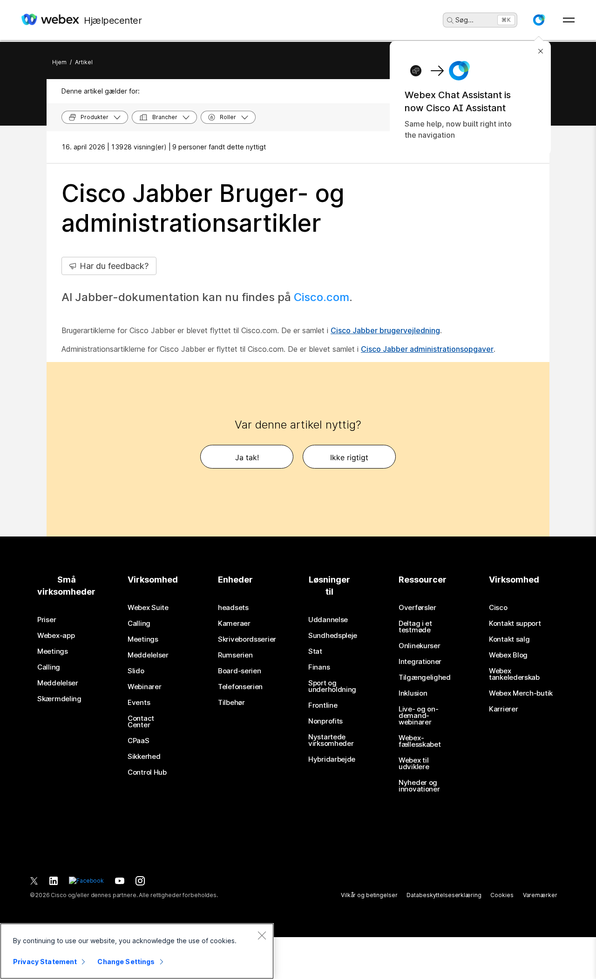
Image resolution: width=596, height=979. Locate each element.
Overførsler (417, 607)
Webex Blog (508, 655)
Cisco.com (321, 297)
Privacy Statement (45, 962)
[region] (137, 951)
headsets (233, 607)
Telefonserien (240, 687)
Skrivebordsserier (247, 639)
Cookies (501, 895)
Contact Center (141, 721)
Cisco (498, 607)
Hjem (59, 62)
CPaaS (138, 741)
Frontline (322, 705)
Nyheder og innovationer (419, 785)
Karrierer (503, 709)
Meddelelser (57, 683)
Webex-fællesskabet (419, 741)
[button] (539, 20)
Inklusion (413, 693)
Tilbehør (231, 702)
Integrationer (420, 661)
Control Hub (147, 772)
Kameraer (234, 623)
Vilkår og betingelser (369, 895)
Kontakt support (515, 623)
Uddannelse (328, 620)
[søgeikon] (450, 20)
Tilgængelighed (425, 677)
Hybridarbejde (331, 759)
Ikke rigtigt (349, 457)
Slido (136, 671)
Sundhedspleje (332, 635)
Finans (319, 667)
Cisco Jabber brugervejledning (385, 330)
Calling (48, 667)
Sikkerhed (144, 756)
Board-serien (239, 671)
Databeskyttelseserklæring (443, 895)
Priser (46, 620)
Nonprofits (325, 721)
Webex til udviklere (414, 763)
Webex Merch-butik (521, 693)
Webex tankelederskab (514, 674)
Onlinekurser (419, 646)
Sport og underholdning (332, 686)
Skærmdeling (59, 699)
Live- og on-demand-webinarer (418, 715)
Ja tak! (247, 457)
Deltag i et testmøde (415, 626)
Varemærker (540, 895)
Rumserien (235, 655)
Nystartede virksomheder (330, 740)
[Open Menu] (568, 20)
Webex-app (55, 635)
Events (139, 702)
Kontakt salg (509, 639)
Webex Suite (148, 607)
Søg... (464, 20)
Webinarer (144, 687)
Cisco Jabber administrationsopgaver (427, 349)
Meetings (52, 651)
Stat (315, 651)
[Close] (261, 935)
